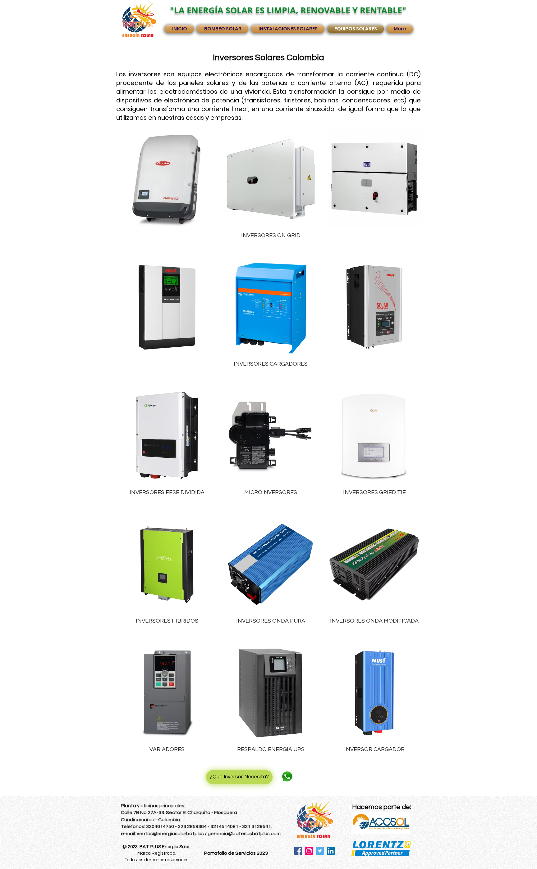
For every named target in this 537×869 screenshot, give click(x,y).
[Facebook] (298, 851)
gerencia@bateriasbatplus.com (244, 833)
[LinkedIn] (331, 851)
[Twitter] (320, 851)
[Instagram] (309, 851)
